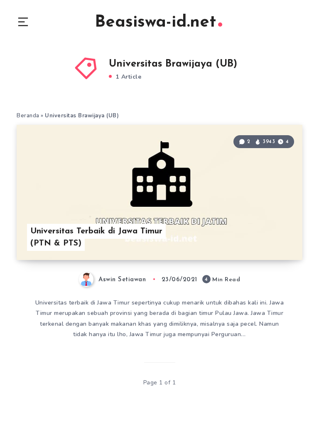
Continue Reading (273, 236)
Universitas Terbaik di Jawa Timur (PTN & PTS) (96, 237)
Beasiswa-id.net (155, 22)
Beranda (28, 115)
